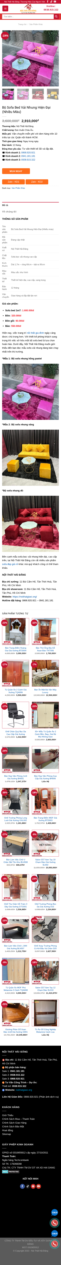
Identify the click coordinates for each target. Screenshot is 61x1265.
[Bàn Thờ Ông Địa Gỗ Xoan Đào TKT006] (45, 631)
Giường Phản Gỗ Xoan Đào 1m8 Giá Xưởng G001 (16, 1030)
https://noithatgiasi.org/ (25, 596)
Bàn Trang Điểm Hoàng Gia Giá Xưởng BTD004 (15, 649)
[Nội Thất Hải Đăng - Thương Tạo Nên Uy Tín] (28, 8)
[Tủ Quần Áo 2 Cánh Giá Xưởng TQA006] (15, 673)
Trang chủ (22, 24)
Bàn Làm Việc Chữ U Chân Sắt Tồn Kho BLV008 (16, 860)
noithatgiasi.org (24, 1090)
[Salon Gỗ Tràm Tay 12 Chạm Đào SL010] (45, 971)
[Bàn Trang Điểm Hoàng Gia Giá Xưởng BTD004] (15, 631)
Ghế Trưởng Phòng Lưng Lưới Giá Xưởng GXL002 (15, 819)
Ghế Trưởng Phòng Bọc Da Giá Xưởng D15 (45, 905)
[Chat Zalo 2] (54, 1233)
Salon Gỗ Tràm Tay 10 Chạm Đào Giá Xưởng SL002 (45, 862)
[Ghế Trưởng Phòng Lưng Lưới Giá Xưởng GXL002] (15, 801)
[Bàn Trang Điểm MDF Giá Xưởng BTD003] (45, 801)
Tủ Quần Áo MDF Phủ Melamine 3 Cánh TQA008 (16, 988)
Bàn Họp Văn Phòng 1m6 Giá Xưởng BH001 (15, 777)
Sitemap (6, 1134)
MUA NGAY (16, 171)
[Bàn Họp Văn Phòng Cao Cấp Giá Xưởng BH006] (45, 759)
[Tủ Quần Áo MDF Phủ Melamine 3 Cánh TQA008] (15, 971)
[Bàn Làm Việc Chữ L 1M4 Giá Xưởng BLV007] (15, 929)
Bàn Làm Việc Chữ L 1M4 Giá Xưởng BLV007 (15, 947)
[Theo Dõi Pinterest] (33, 1186)
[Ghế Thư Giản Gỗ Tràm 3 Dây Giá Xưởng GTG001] (15, 887)
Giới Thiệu (7, 1115)
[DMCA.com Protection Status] (10, 1171)
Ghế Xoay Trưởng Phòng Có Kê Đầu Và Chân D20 (45, 947)
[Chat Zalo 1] (54, 1212)
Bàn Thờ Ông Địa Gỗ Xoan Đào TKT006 (45, 649)
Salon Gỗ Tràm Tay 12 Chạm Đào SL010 (45, 988)
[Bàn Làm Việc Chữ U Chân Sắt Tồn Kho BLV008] (15, 843)
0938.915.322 (28, 160)
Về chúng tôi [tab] (9, 211)
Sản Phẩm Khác (36, 24)
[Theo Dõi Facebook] (48, 2)
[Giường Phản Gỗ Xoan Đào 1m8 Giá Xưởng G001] (15, 1013)
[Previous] (6, 58)
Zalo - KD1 (13, 181)
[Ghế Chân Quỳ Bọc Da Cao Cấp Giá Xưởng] (15, 715)
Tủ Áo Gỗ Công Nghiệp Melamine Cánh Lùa (45, 1030)
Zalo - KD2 (37, 181)
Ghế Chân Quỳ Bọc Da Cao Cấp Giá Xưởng (15, 732)
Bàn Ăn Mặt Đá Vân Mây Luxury (45, 691)
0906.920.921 (31, 1096)
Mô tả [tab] (5, 205)
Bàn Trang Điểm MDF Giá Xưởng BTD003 (45, 819)
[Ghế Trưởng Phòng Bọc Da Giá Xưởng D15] (45, 887)
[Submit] (56, 16)
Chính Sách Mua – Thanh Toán (18, 1119)
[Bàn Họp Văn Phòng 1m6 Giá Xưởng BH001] (15, 759)
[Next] (54, 58)
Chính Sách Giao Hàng (14, 1122)
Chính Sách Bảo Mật (13, 1126)
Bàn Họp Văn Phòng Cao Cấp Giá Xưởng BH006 (45, 777)
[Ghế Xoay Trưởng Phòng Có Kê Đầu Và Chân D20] (45, 929)
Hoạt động (7, 1130)
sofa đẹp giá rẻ (10, 564)
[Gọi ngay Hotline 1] (54, 1222)
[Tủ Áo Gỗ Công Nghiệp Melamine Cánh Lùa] (45, 1013)
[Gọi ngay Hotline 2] (54, 1243)
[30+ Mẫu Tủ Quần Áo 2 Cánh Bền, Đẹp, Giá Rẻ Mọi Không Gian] (45, 715)
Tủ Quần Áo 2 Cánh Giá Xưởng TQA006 (16, 691)
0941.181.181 (28, 156)
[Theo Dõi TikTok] (51, 2)
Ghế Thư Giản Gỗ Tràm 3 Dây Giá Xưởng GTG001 (15, 905)
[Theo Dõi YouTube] (55, 2)
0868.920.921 (28, 152)
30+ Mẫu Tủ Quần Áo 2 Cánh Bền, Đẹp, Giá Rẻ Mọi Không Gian (45, 734)
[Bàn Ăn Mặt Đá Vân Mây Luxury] (45, 673)
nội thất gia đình (35, 333)
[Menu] (5, 8)
